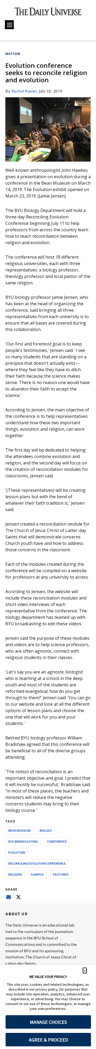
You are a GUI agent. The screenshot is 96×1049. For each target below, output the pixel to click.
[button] (85, 970)
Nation (12, 53)
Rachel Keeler (24, 91)
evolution (16, 852)
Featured (61, 874)
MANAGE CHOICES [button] (48, 1022)
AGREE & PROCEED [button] (48, 1040)
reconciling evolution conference (37, 863)
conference (57, 841)
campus (37, 874)
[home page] (48, 13)
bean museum (19, 830)
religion (15, 874)
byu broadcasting (23, 841)
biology (45, 830)
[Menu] (9, 24)
